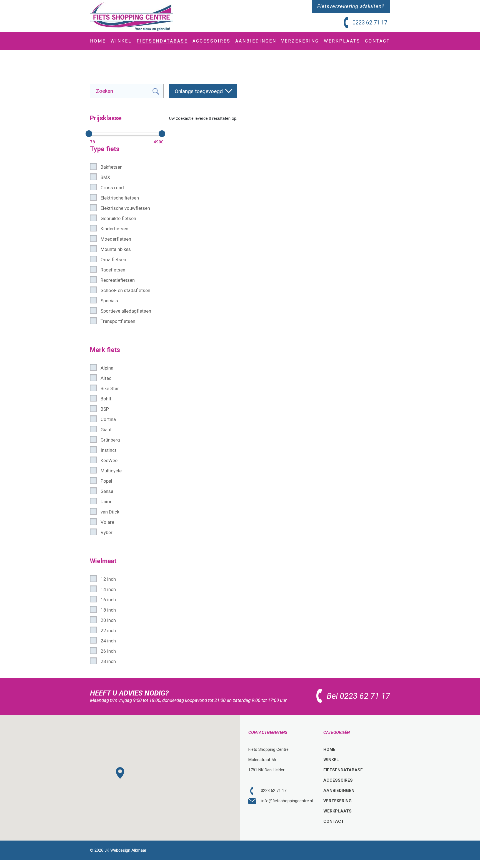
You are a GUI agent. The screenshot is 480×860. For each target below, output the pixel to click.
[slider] (89, 133)
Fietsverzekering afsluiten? (350, 6)
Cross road (112, 187)
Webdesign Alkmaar (128, 850)
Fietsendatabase (343, 769)
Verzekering (337, 800)
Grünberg (110, 440)
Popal (106, 481)
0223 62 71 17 (369, 22)
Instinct (108, 450)
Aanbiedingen (338, 790)
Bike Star (110, 388)
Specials (109, 300)
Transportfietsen (118, 321)
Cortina (108, 419)
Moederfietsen (116, 239)
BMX (105, 177)
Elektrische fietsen (120, 198)
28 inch (108, 661)
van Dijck (110, 512)
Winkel (331, 759)
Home (329, 749)
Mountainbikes (116, 249)
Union (106, 501)
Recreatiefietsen (118, 280)
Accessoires (338, 780)
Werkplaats (337, 811)
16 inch (108, 599)
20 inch (108, 620)
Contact (333, 821)
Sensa (107, 491)
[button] (120, 773)
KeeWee (109, 460)
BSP (105, 409)
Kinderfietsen (114, 228)
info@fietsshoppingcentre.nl (286, 800)
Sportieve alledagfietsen (126, 311)
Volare (107, 522)
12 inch (108, 579)
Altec (106, 378)
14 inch (108, 589)
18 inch (108, 610)
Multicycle (111, 470)
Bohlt (106, 399)
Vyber (106, 532)
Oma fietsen (113, 259)
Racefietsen (113, 270)
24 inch (108, 641)
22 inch (108, 630)
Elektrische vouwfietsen (125, 208)
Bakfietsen (111, 167)
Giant (106, 429)
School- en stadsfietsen (125, 290)
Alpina (107, 368)
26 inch (108, 651)
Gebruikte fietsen (118, 218)
